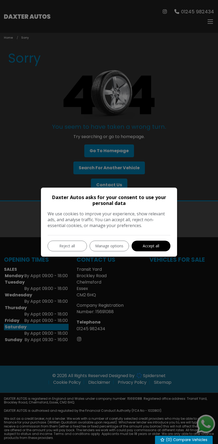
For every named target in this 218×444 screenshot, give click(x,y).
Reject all (67, 245)
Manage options (109, 245)
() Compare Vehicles (186, 439)
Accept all (151, 245)
